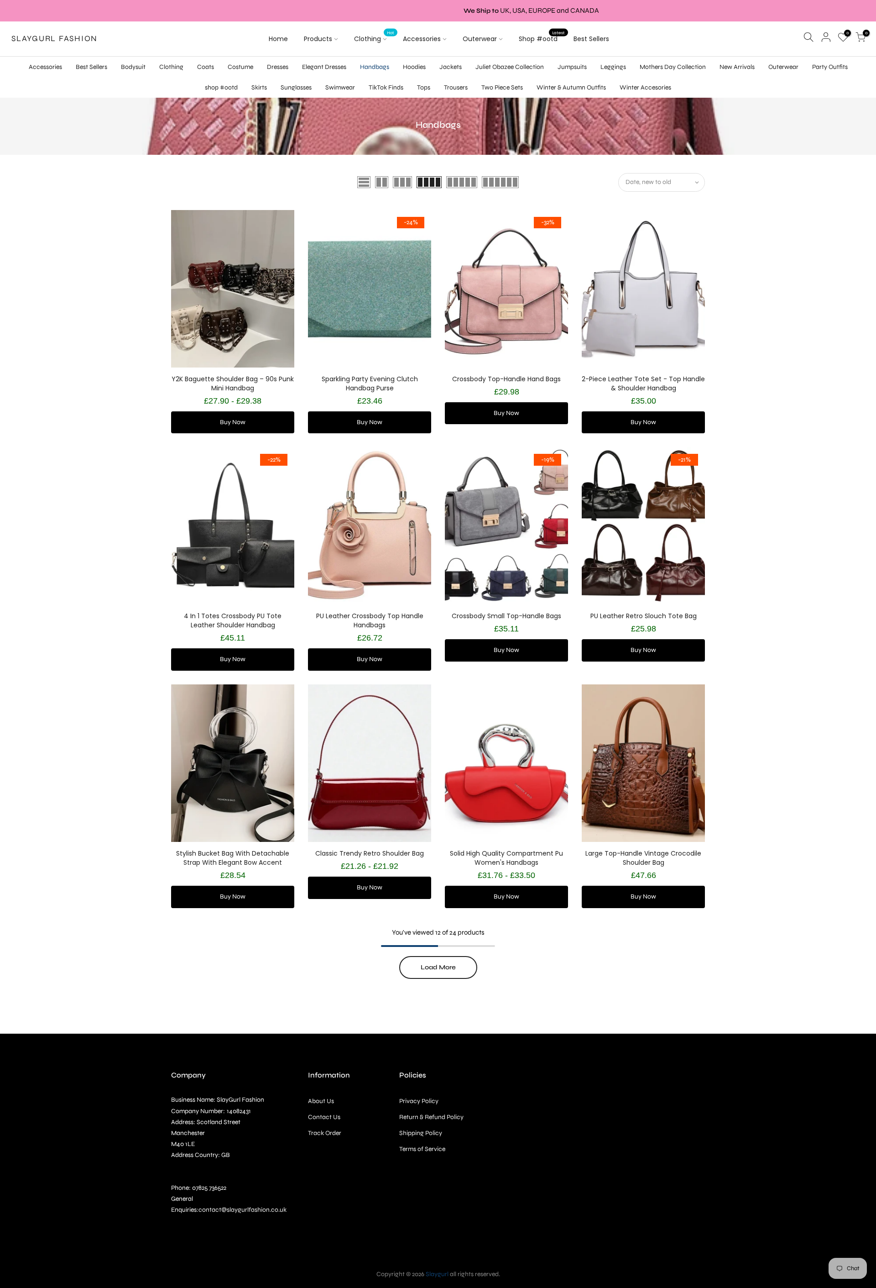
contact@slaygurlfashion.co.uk (242, 1210)
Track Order (324, 1133)
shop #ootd (221, 87)
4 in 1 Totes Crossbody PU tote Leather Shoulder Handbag (233, 620)
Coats (205, 67)
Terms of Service (422, 1149)
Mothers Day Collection (673, 67)
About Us (321, 1101)
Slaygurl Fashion (54, 39)
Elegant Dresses (324, 67)
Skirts (259, 87)
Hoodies (414, 67)
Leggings (613, 67)
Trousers (456, 87)
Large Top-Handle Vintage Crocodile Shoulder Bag (643, 858)
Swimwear (340, 87)
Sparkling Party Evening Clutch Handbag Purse (370, 383)
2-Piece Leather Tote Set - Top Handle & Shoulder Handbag (643, 383)
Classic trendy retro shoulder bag (369, 853)
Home (278, 38)
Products (318, 38)
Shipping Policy (420, 1133)
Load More (438, 967)
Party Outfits (830, 67)
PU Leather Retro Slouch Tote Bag (643, 615)
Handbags (374, 67)
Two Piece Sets (502, 87)
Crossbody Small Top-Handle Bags (506, 615)
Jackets (450, 67)
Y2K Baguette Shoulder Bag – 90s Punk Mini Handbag (233, 383)
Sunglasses (296, 87)
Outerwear (480, 38)
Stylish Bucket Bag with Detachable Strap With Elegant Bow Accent (232, 858)
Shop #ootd (542, 37)
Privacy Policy (418, 1101)
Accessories (422, 38)
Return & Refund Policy (431, 1117)
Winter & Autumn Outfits (571, 87)
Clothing (374, 37)
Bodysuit (133, 67)
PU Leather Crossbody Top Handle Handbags (369, 620)
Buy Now (232, 422)
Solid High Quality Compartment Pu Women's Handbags (506, 858)
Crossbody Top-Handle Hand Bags (506, 379)
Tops (423, 87)
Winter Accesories (645, 87)
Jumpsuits (572, 67)
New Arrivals (737, 67)
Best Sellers (591, 38)
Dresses (277, 67)
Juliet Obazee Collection (509, 67)
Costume (240, 67)
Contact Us (324, 1117)
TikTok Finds (386, 87)
